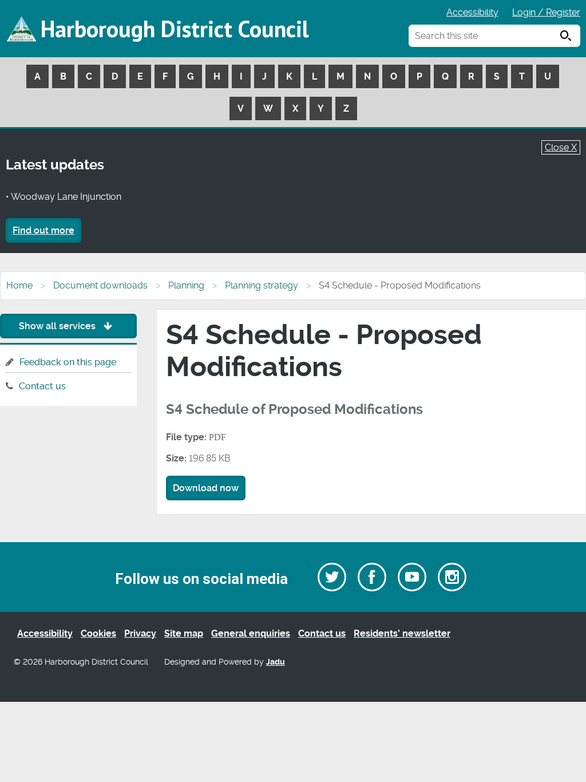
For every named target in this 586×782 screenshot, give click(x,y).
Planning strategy (261, 285)
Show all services (58, 326)
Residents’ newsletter (402, 633)
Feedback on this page (67, 362)
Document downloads (100, 285)
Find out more (43, 230)
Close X (561, 147)
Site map (183, 633)
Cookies (98, 633)
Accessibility (472, 12)
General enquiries (250, 633)
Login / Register (546, 12)
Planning (186, 285)
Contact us (42, 386)
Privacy (140, 633)
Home (19, 285)
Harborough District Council (174, 29)
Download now (206, 488)
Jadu (275, 662)
